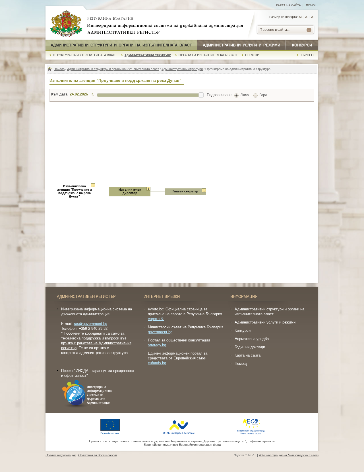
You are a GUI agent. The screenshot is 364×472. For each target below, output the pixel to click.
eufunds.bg (157, 363)
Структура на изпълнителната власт (85, 55)
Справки (252, 55)
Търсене (307, 55)
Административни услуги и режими (241, 45)
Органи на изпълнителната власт (208, 55)
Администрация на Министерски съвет (288, 455)
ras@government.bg (90, 324)
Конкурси (302, 45)
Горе (263, 95)
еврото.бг (156, 319)
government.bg (160, 332)
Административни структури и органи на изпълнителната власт (121, 45)
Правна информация (61, 455)
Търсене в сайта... (274, 30)
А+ (301, 17)
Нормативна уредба (252, 339)
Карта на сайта (288, 5)
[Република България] (66, 24)
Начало (59, 69)
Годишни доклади (250, 347)
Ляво (244, 95)
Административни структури (148, 55)
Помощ (311, 5)
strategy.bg (157, 345)
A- (307, 17)
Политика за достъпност (97, 455)
